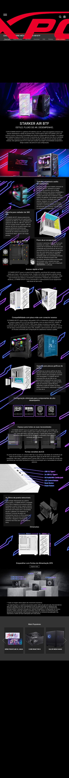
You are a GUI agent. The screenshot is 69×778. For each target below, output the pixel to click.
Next (63, 640)
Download (37, 39)
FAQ (44, 39)
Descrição (7, 39)
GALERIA (27, 39)
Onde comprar (60, 39)
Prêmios (50, 39)
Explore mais (34, 566)
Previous (6, 640)
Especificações (17, 39)
